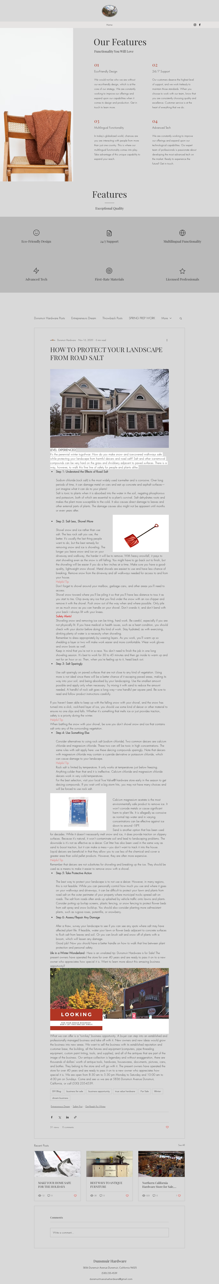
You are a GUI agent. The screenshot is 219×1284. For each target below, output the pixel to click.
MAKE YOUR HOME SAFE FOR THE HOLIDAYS (54, 1185)
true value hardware (125, 1091)
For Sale (145, 1091)
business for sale (75, 1091)
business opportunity (99, 1091)
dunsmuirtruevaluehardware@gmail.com (111, 1278)
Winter (157, 1091)
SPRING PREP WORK (142, 318)
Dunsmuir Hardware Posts (49, 318)
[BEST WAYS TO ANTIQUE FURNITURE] (109, 1164)
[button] (180, 318)
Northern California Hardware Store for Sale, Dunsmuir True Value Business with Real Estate (158, 1185)
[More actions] (167, 340)
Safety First (77, 1106)
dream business (60, 1098)
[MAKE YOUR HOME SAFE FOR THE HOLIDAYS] (57, 1164)
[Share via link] (75, 1117)
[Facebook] (199, 24)
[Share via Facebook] (51, 1117)
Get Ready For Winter (95, 1106)
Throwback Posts (112, 318)
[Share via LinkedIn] (67, 1117)
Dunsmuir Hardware (109, 1261)
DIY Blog (56, 1091)
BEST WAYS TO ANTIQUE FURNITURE (106, 1185)
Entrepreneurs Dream (83, 318)
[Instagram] (195, 24)
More (164, 318)
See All (181, 1145)
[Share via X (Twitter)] (59, 1117)
